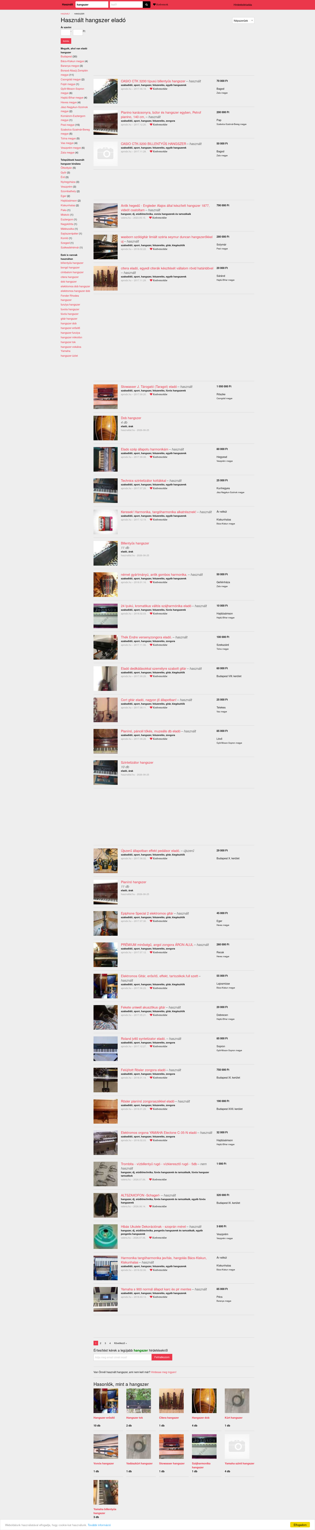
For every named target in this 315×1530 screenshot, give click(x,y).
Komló (64, 238)
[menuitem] (243, 20)
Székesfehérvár (70, 247)
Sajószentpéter (69, 233)
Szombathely (68, 191)
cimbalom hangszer (72, 272)
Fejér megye (68, 84)
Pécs (219, 1297)
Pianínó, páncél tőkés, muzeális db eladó (150, 731)
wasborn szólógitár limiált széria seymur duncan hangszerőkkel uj (166, 239)
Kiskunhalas (224, 519)
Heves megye (69, 102)
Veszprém (222, 1234)
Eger (219, 921)
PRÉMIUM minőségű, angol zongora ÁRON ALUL (157, 944)
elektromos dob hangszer (75, 286)
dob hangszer (69, 281)
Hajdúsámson (225, 613)
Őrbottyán (66, 168)
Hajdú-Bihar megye (72, 97)
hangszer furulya (70, 333)
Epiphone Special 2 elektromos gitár (147, 913)
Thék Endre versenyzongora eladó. (146, 637)
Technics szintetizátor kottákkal (143, 480)
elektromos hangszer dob (75, 291)
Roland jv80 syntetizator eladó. (143, 1038)
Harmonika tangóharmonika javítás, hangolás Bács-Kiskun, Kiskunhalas (164, 1260)
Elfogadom (300, 1525)
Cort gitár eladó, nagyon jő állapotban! (149, 699)
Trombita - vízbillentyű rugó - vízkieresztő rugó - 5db (159, 1163)
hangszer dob (69, 323)
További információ (99, 1525)
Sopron (221, 1046)
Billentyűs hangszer (135, 543)
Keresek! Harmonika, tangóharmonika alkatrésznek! (158, 511)
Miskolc (65, 214)
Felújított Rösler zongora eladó (143, 1069)
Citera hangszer (169, 1417)
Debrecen (222, 1015)
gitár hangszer (69, 318)
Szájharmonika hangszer (201, 1465)
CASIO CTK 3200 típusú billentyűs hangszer (153, 81)
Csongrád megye (71, 79)
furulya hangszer (70, 304)
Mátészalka (67, 229)
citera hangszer (70, 277)
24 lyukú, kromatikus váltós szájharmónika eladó (156, 605)
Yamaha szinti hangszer (239, 1463)
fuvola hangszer (70, 309)
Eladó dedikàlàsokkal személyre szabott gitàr (153, 668)
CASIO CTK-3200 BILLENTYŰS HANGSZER (153, 143)
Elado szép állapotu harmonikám (144, 449)
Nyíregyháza (68, 182)
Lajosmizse (223, 983)
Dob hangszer (131, 417)
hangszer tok (68, 342)
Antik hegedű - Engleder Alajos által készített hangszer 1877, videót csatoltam (165, 207)
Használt (67, 4)
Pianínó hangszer (133, 881)
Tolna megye (68, 138)
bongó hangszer (70, 267)
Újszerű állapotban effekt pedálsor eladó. (150, 850)
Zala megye (67, 152)
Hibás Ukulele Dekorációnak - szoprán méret (153, 1226)
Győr (63, 172)
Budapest (66, 56)
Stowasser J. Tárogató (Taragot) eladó (149, 386)
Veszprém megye (71, 148)
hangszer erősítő (70, 328)
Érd (63, 177)
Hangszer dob (201, 1417)
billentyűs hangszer (72, 263)
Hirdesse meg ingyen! (163, 1372)
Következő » (120, 1343)
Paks (64, 210)
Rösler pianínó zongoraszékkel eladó (147, 1101)
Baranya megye (70, 66)
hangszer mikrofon (71, 337)
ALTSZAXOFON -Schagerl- (140, 1195)
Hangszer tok (134, 1417)
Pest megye (67, 125)
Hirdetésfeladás (243, 5)
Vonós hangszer (104, 1463)
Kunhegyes (223, 488)
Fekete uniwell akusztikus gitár (143, 1007)
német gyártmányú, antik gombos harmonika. (154, 574)
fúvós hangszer (69, 314)
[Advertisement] (121, 48)
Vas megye (67, 143)
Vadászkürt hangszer (139, 1463)
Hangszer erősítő (104, 1417)
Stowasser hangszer (172, 1463)
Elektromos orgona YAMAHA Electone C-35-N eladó (159, 1132)
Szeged (65, 243)
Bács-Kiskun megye (72, 61)
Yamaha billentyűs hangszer (105, 1511)
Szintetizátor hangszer (137, 762)
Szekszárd (223, 645)
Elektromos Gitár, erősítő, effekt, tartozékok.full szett (159, 975)
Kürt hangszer (233, 1417)
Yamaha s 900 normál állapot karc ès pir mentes (156, 1289)
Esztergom (67, 219)
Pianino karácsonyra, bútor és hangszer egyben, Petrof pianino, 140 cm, (161, 114)
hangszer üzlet (69, 355)
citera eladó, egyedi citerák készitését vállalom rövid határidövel (167, 268)
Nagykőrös (67, 224)
